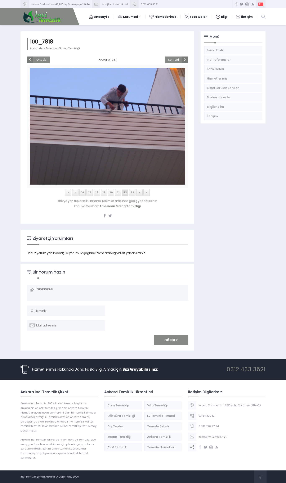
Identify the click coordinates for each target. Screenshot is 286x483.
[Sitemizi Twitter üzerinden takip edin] (241, 4)
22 (125, 192)
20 (111, 192)
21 (118, 192)
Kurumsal (130, 17)
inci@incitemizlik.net (115, 4)
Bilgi (224, 17)
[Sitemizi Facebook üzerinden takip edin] (236, 4)
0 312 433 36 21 (149, 4)
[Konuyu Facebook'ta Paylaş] (104, 215)
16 (82, 192)
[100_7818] (107, 182)
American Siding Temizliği (63, 48)
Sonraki (173, 60)
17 (89, 192)
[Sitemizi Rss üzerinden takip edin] (252, 4)
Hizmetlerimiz (165, 17)
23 (132, 192)
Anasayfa (102, 17)
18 (96, 192)
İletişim (247, 17)
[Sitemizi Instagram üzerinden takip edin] (247, 4)
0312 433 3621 (246, 369)
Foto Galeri (198, 17)
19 (104, 192)
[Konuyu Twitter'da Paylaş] (110, 215)
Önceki (41, 60)
